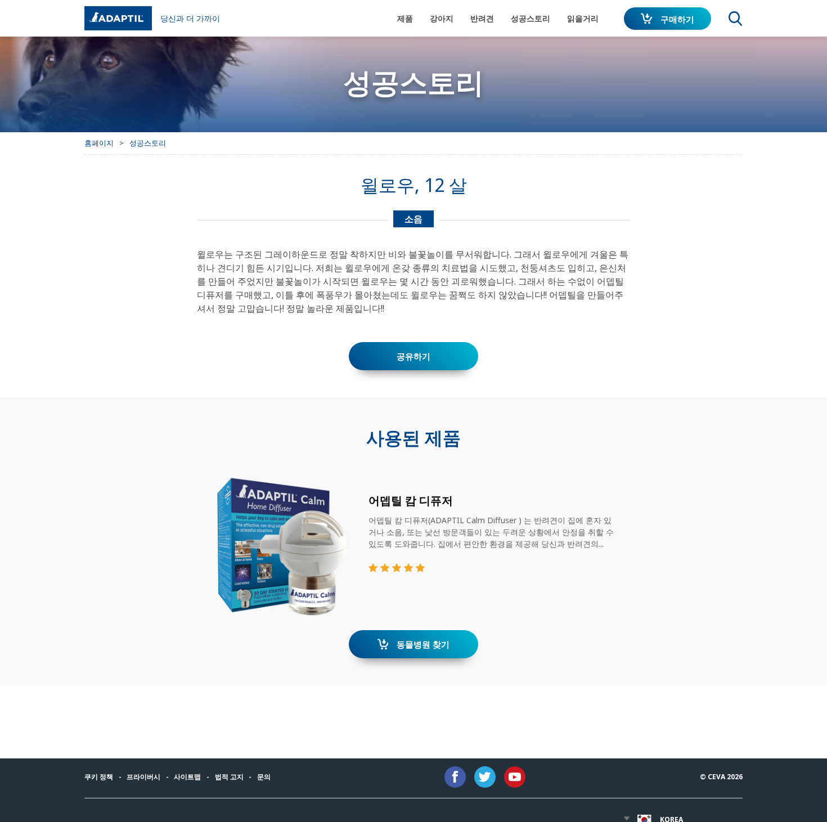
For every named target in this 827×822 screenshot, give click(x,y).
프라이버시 (143, 776)
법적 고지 (229, 776)
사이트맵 (187, 776)
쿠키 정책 (98, 776)
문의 (264, 776)
